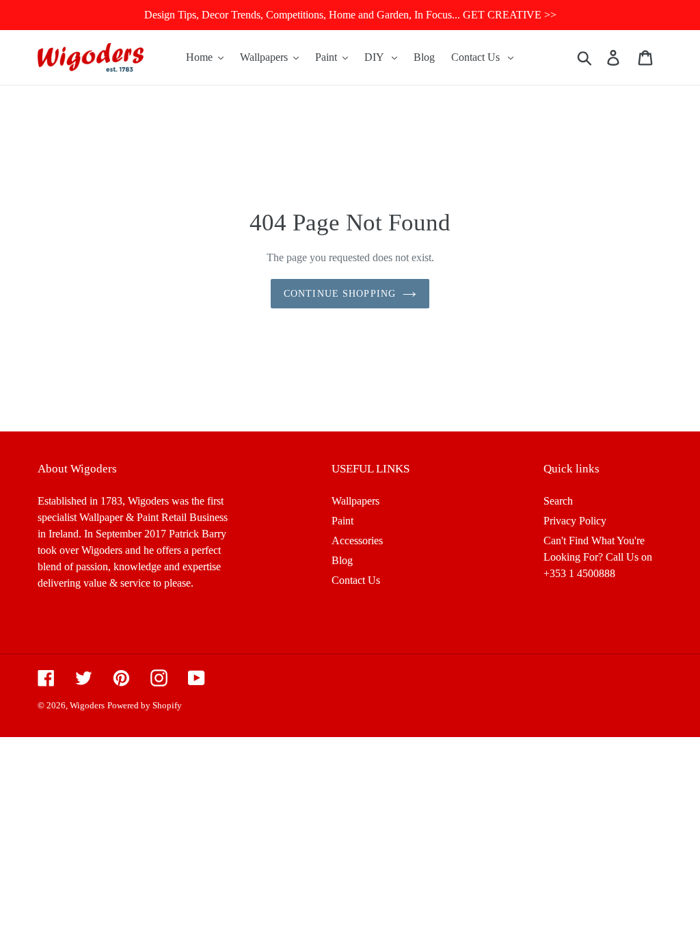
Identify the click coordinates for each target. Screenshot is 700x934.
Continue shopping (340, 294)
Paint (342, 520)
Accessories (357, 540)
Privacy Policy (574, 520)
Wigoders (87, 705)
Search (558, 501)
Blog (342, 560)
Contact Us (356, 580)
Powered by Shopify (144, 705)
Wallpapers (355, 501)
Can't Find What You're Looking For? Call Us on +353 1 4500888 (597, 557)
